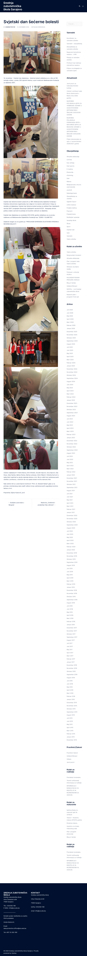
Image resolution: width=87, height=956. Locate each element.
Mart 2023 (70, 431)
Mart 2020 (70, 543)
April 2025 (70, 356)
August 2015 (71, 715)
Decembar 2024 (72, 369)
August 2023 (71, 416)
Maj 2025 (70, 353)
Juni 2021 (70, 497)
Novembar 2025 (72, 335)
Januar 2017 (71, 662)
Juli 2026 (70, 310)
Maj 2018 (70, 612)
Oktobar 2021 (71, 484)
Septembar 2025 (72, 341)
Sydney (14, 953)
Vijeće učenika (71, 239)
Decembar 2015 (72, 702)
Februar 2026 (71, 325)
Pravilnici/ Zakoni (72, 753)
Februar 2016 (71, 696)
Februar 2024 (71, 397)
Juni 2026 (70, 313)
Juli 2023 (70, 419)
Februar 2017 (71, 659)
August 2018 (71, 603)
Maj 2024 (70, 388)
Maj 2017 (69, 649)
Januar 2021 (71, 512)
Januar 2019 (71, 587)
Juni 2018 (70, 609)
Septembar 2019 (72, 562)
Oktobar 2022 (71, 447)
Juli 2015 (69, 718)
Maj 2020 (70, 537)
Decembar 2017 (72, 628)
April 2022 (70, 465)
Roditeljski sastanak (73, 217)
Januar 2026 (71, 328)
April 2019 (70, 578)
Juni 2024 (70, 384)
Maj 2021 (70, 500)
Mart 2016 (70, 693)
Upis (68, 233)
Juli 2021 (69, 493)
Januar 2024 (71, 400)
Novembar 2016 (72, 668)
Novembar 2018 (72, 593)
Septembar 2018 (72, 600)
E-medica (70, 169)
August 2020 (71, 528)
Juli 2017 (69, 643)
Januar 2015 (71, 737)
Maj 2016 (70, 687)
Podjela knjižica (72, 208)
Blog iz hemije (71, 283)
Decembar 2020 (72, 515)
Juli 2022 (70, 456)
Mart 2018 (70, 618)
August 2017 (71, 640)
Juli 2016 (69, 681)
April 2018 (70, 615)
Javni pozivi (70, 762)
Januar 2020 (71, 550)
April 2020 (70, 540)
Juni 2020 (70, 534)
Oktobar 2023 (71, 409)
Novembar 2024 (72, 372)
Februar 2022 (71, 472)
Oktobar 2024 (71, 375)
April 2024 (70, 391)
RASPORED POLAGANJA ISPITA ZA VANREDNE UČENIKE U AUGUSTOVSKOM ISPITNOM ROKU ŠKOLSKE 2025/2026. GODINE (74, 108)
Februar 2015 (71, 734)
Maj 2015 (70, 724)
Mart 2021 (70, 506)
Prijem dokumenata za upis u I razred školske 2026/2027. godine (74, 141)
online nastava (71, 205)
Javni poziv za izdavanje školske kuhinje (72, 86)
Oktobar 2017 (71, 634)
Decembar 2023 (72, 403)
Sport (68, 226)
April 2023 (70, 428)
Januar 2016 (71, 699)
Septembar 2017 (72, 637)
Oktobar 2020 (71, 522)
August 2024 (71, 381)
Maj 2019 (70, 575)
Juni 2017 (70, 646)
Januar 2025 (71, 366)
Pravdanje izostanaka (73, 777)
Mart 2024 (70, 394)
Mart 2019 (70, 581)
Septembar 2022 (72, 450)
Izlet (68, 178)
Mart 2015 (70, 730)
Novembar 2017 (72, 631)
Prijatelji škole (71, 214)
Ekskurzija (70, 172)
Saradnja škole (71, 220)
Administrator (10, 27)
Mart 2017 (70, 656)
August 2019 (71, 565)
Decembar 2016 (72, 665)
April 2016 (70, 690)
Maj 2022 (70, 462)
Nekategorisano (72, 193)
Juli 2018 (69, 606)
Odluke (69, 759)
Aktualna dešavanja (38, 27)
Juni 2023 (70, 422)
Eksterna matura (72, 823)
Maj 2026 (70, 316)
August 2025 (71, 344)
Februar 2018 (71, 621)
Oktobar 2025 (71, 338)
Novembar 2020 (72, 518)
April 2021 (70, 503)
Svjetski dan (71, 230)
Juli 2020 (70, 531)
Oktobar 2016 (71, 671)
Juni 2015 (70, 721)
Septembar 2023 (72, 412)
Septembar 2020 (72, 525)
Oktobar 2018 (71, 596)
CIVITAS (69, 160)
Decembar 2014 (72, 740)
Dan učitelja (70, 163)
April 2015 (70, 727)
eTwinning (70, 175)
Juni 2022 (70, 459)
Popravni (69, 211)
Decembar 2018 (72, 590)
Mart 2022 (70, 469)
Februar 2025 (71, 363)
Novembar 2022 (72, 444)
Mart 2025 (70, 359)
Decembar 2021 (72, 478)
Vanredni (69, 236)
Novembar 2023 (72, 406)
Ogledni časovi (71, 201)
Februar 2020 (71, 546)
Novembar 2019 (72, 556)
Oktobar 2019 (71, 559)
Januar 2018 (71, 624)
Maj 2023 (70, 425)
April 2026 (70, 319)
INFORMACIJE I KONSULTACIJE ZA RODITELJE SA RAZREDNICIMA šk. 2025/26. (73, 790)
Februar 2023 (71, 434)
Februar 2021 (71, 509)
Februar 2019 (71, 584)
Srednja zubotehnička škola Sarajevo (12, 6)
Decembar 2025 (72, 331)
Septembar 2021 (72, 487)
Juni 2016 (70, 684)
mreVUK (69, 190)
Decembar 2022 (72, 440)
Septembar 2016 (72, 674)
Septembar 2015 (72, 712)
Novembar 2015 (72, 706)
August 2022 (71, 453)
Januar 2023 (71, 437)
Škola (68, 223)
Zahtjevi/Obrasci (72, 286)
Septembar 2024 (72, 378)
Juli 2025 (70, 347)
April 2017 (70, 653)
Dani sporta (70, 166)
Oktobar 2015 (71, 709)
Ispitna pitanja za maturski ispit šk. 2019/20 (72, 812)
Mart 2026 (70, 322)
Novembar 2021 (72, 481)
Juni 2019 (70, 571)
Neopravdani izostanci (74, 255)
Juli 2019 (69, 568)
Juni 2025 (70, 350)
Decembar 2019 (72, 553)
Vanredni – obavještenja (74, 43)
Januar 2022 (71, 475)
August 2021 (71, 490)
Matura (69, 181)
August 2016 (71, 677)
